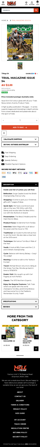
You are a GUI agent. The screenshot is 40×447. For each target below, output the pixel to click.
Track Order (20, 424)
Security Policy (20, 437)
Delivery (20, 401)
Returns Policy (20, 432)
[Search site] (36, 10)
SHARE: (28, 73)
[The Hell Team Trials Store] (11, 3)
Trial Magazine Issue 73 (27, 341)
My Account (20, 420)
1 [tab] (12, 355)
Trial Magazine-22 (9, 340)
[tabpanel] (10, 337)
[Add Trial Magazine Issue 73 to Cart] (36, 348)
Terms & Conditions (20, 405)
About (20, 392)
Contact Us (20, 396)
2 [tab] (19, 355)
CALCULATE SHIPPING (13, 139)
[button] (26, 3)
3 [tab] (27, 355)
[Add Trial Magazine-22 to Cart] (16, 348)
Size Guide (20, 413)
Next (36, 337)
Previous (3, 337)
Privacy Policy (20, 409)
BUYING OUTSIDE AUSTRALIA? (16, 145)
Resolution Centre (20, 428)
